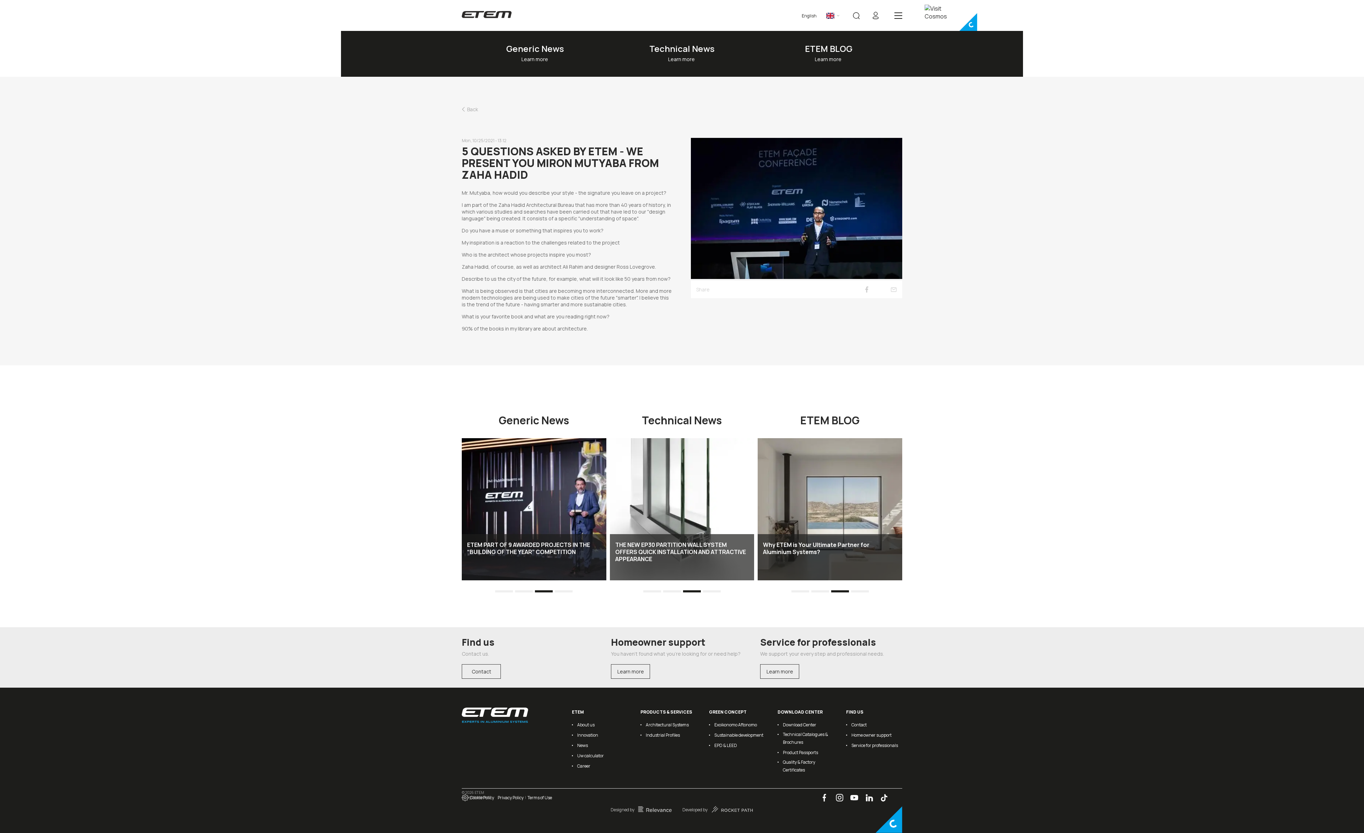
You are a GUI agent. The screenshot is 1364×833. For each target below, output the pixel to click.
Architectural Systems (667, 725)
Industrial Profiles (663, 735)
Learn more (630, 671)
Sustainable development (738, 735)
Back (472, 109)
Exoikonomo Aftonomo (735, 725)
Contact (481, 671)
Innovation (587, 735)
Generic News (535, 48)
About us (586, 725)
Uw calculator (590, 756)
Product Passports (800, 752)
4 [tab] (711, 591)
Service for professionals (874, 745)
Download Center (799, 725)
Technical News (682, 48)
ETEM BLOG (828, 48)
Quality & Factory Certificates (799, 766)
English (809, 16)
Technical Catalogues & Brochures (805, 738)
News (582, 745)
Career (583, 766)
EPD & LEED (725, 745)
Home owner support (871, 735)
